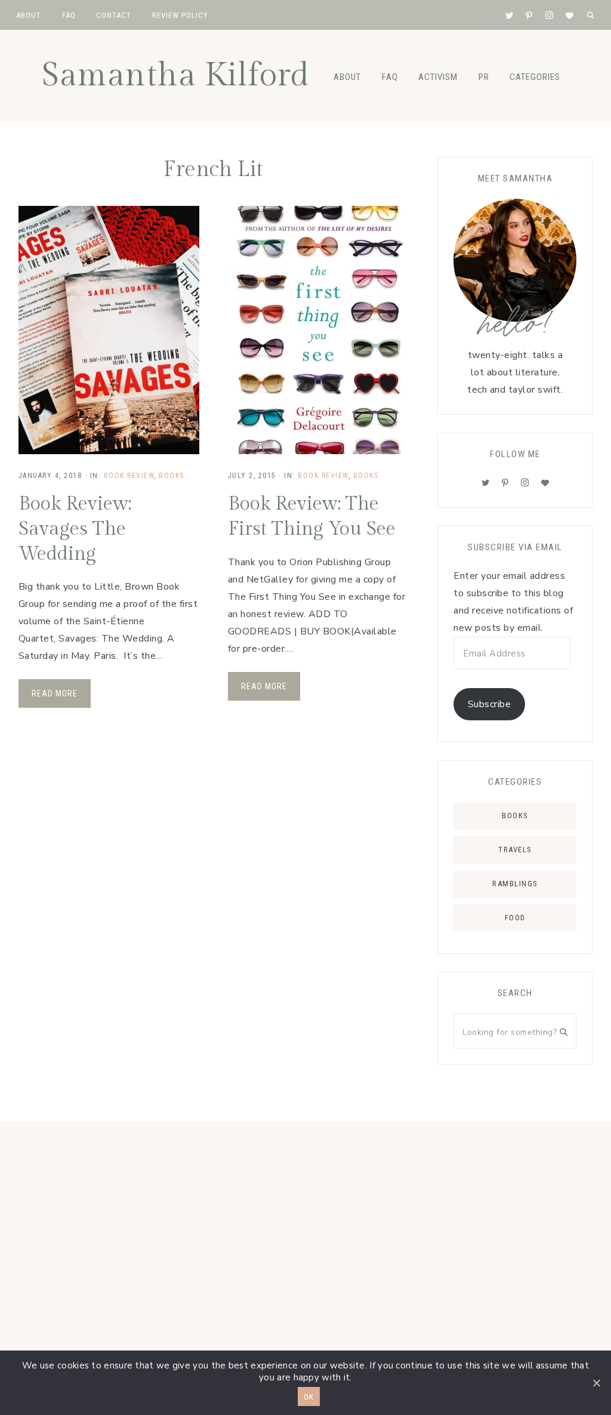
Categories (535, 77)
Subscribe (489, 704)
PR (484, 77)
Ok (309, 1396)
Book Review (129, 475)
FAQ (390, 77)
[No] (596, 1383)
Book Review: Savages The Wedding (74, 528)
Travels (515, 849)
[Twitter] (486, 482)
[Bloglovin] (545, 482)
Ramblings (515, 883)
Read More (55, 693)
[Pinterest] (505, 482)
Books (171, 475)
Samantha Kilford (175, 75)
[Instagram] (525, 482)
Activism (438, 77)
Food (515, 917)
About (347, 77)
